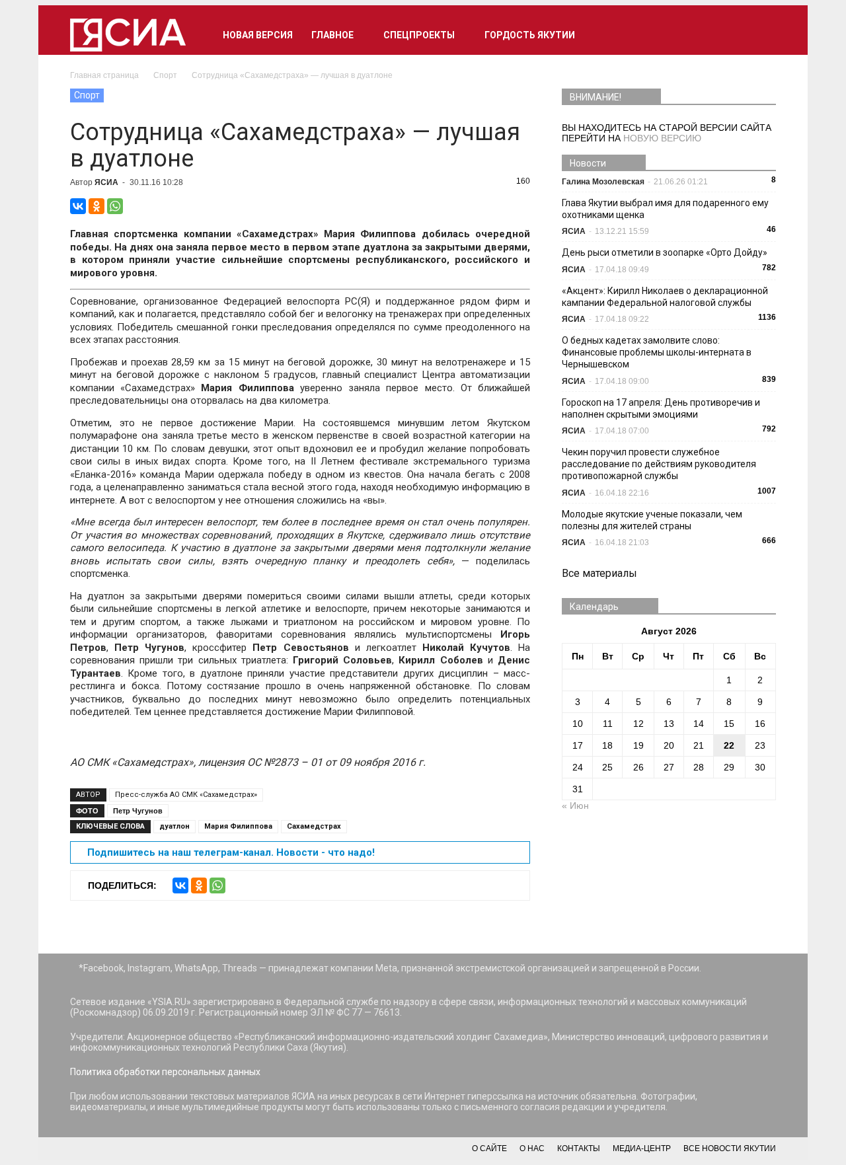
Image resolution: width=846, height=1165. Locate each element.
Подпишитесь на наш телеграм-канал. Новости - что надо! (231, 852)
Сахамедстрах (314, 826)
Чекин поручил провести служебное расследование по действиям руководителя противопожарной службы (659, 464)
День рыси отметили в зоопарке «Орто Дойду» (664, 252)
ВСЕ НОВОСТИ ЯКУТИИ (729, 1148)
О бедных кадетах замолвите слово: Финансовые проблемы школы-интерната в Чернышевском (656, 352)
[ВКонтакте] (78, 206)
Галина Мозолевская (603, 181)
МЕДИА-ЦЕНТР (642, 1148)
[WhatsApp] (115, 206)
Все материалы (599, 573)
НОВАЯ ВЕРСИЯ (258, 35)
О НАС (532, 1148)
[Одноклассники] (96, 206)
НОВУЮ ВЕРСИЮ (662, 138)
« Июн (575, 805)
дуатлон (174, 826)
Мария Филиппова (238, 826)
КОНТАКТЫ (578, 1148)
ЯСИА (106, 182)
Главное (332, 35)
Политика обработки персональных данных (165, 1072)
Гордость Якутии (529, 35)
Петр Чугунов (138, 811)
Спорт (87, 95)
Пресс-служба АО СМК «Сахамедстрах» (186, 794)
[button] (760, 35)
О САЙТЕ (489, 1148)
